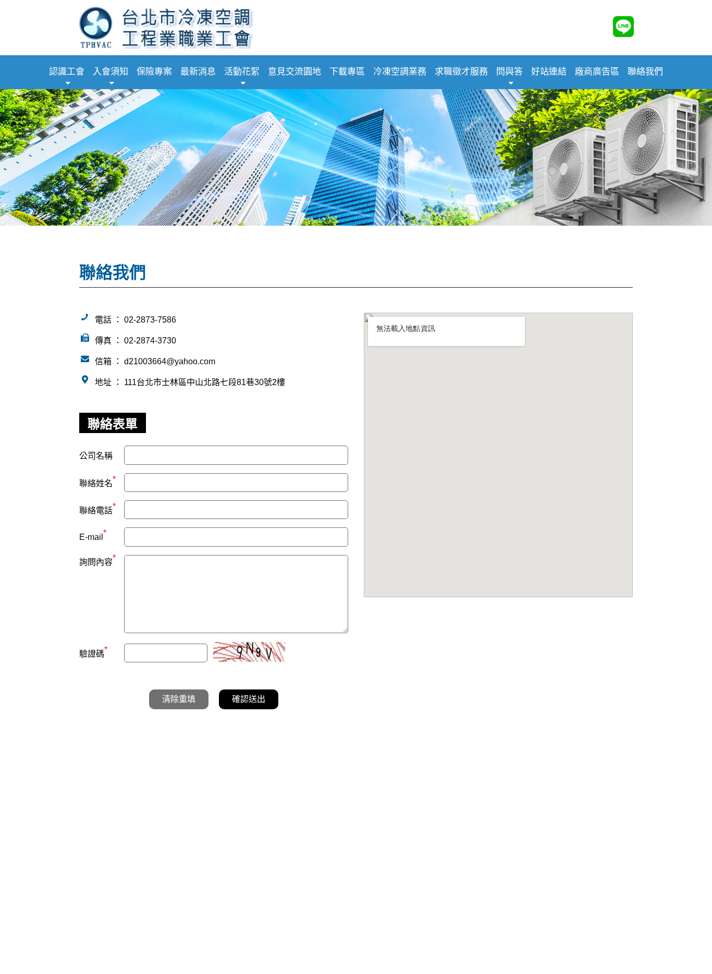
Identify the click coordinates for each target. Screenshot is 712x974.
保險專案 (154, 72)
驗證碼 (93, 652)
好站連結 (549, 72)
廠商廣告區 (597, 72)
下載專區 (347, 72)
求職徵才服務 (461, 72)
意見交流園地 (294, 72)
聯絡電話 (97, 509)
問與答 (509, 72)
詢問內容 (97, 560)
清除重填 (178, 699)
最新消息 (198, 72)
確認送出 (248, 699)
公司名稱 (96, 455)
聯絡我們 (645, 72)
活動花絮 (242, 72)
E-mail (92, 537)
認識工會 (66, 72)
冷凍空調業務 (399, 72)
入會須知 (110, 72)
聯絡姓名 (97, 482)
